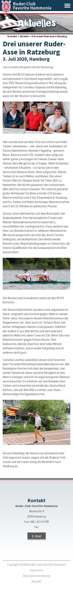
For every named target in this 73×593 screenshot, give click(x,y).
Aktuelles (24, 36)
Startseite (12, 36)
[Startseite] (6, 11)
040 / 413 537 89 (39, 522)
